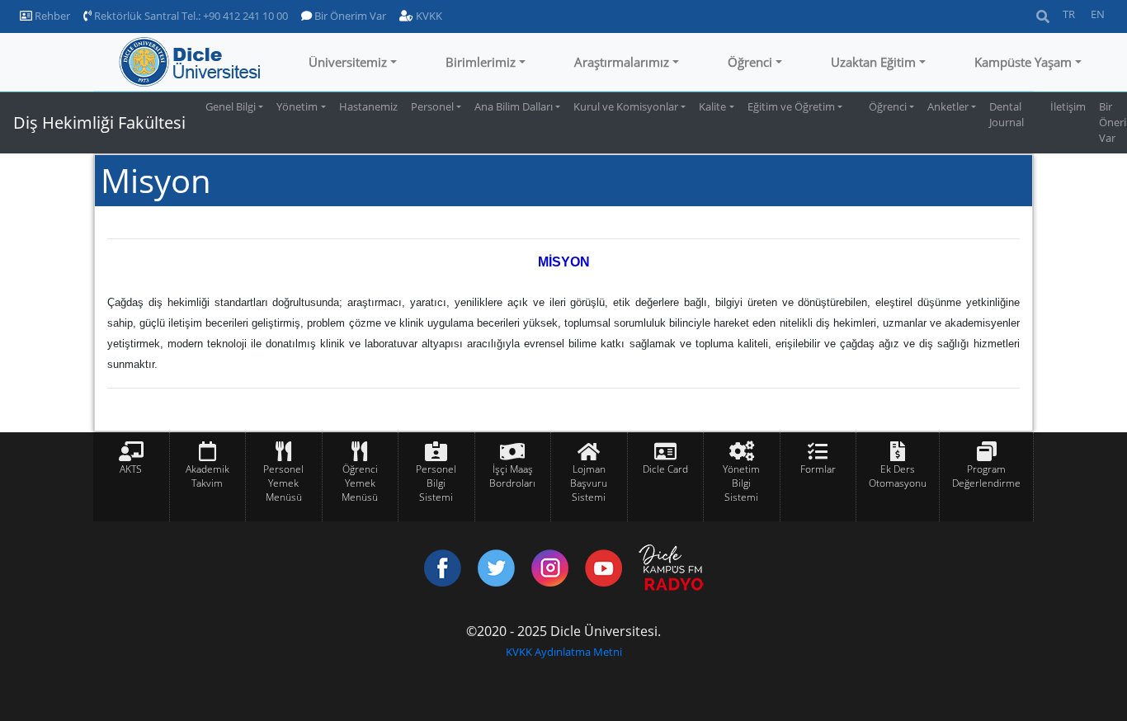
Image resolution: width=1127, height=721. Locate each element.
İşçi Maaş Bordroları (512, 476)
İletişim (1068, 106)
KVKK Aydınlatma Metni (564, 651)
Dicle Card (665, 469)
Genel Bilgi (230, 106)
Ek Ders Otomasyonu (898, 476)
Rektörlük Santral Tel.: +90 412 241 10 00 (190, 15)
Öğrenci (750, 62)
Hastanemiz (368, 106)
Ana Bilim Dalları (513, 106)
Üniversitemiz (348, 62)
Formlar (818, 469)
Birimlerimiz (481, 62)
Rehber (51, 15)
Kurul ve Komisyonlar (625, 106)
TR (1069, 14)
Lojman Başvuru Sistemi (588, 483)
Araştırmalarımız (621, 62)
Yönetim (297, 106)
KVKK (427, 15)
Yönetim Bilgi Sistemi (741, 483)
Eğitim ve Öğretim (791, 106)
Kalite (712, 106)
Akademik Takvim (207, 476)
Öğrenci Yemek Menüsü (360, 483)
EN (1098, 14)
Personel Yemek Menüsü (283, 483)
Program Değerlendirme (986, 476)
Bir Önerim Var (349, 15)
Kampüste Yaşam (1023, 62)
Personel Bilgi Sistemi (436, 483)
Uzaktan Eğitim (873, 62)
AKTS (131, 469)
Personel (432, 106)
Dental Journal (1006, 114)
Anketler (948, 106)
